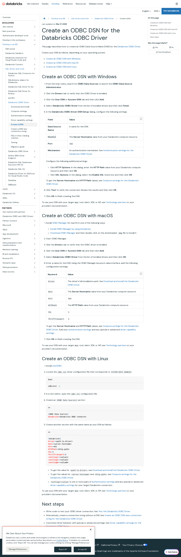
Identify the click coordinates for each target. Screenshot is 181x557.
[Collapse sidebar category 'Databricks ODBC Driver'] (34, 102)
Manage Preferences (17, 549)
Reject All (63, 549)
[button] (19, 27)
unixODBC (57, 365)
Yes (156, 47)
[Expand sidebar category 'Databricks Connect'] (34, 65)
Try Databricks (171, 11)
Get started (33, 3)
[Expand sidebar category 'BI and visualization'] (34, 254)
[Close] (91, 529)
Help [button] (108, 3)
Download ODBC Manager (62, 233)
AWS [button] (156, 11)
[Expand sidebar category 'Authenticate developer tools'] (34, 36)
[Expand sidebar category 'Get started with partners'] (34, 212)
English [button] (145, 11)
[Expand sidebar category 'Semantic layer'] (34, 263)
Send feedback (164, 52)
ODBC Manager (59, 223)
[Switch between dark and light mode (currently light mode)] (177, 4)
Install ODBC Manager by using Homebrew (70, 229)
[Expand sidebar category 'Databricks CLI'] (34, 194)
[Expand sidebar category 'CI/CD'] (34, 189)
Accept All (82, 549)
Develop (56, 3)
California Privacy (109, 545)
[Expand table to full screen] (141, 119)
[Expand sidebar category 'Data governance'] (34, 267)
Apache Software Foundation (144, 551)
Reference (68, 3)
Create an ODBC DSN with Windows (63, 58)
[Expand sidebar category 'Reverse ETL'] (34, 258)
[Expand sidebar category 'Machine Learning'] (34, 250)
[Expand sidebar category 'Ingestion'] (34, 239)
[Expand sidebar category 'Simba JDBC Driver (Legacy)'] (34, 157)
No (172, 47)
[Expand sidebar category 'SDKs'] (34, 198)
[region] (48, 540)
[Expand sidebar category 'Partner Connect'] (34, 221)
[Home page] (44, 19)
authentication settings (79, 329)
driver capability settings (62, 485)
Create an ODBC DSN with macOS (62, 62)
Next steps (154, 37)
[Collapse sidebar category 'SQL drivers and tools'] (34, 69)
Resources (81, 3)
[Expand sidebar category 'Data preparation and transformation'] (34, 244)
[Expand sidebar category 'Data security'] (34, 272)
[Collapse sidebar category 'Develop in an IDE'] (34, 44)
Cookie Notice (62, 540)
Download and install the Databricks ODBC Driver (116, 470)
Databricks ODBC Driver (128, 46)
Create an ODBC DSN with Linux (61, 66)
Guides (45, 3)
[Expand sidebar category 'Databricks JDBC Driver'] (34, 151)
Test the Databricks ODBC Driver (114, 511)
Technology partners (116, 202)
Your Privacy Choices (132, 545)
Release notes (96, 3)
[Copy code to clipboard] (140, 386)
